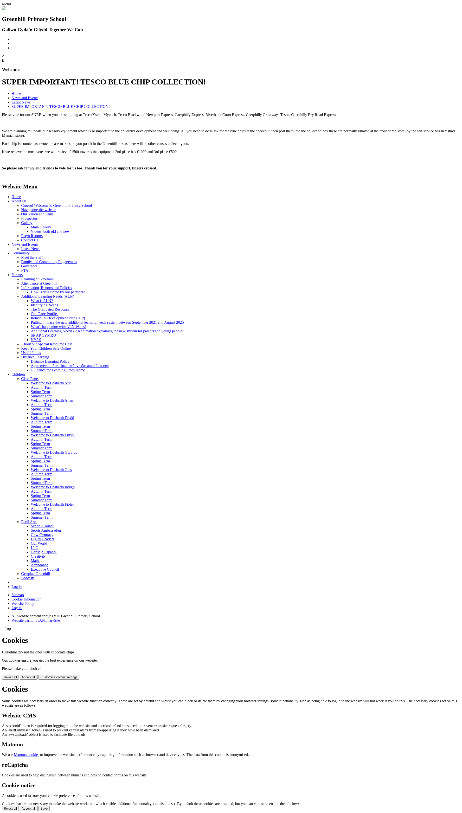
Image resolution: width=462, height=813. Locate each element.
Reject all (10, 677)
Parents (17, 275)
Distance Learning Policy (50, 361)
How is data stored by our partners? (58, 292)
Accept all (29, 677)
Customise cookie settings (58, 677)
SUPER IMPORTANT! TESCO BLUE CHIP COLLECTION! (61, 106)
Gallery (26, 223)
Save (44, 808)
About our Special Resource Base (46, 344)
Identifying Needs (44, 305)
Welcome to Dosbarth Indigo (53, 487)
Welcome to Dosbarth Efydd (52, 418)
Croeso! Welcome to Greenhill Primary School (56, 205)
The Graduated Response (50, 309)
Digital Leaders (42, 539)
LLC (34, 548)
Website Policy (23, 603)
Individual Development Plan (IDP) (58, 318)
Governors (29, 266)
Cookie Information (26, 599)
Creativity (38, 556)
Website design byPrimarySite (36, 620)
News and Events (25, 98)
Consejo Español (44, 552)
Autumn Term (41, 387)
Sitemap (18, 595)
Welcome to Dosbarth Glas (51, 470)
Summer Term (41, 396)
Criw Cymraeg (42, 535)
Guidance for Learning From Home (58, 370)
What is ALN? (42, 301)
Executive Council (45, 569)
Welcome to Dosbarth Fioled (52, 504)
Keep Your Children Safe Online (46, 348)
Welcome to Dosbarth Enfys (52, 435)
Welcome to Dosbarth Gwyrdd (54, 452)
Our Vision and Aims (37, 214)
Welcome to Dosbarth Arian (52, 400)
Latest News (21, 102)
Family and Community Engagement (49, 262)
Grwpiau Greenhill (35, 574)
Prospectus (29, 218)
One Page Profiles (44, 314)
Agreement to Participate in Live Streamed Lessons (70, 366)
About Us (19, 201)
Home (16, 93)
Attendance (39, 565)
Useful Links (31, 353)
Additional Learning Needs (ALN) (47, 296)
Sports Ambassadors (46, 530)
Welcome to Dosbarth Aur (51, 383)
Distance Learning (35, 357)
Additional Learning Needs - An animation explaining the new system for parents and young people (106, 331)
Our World (39, 543)
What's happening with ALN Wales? (58, 327)
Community (21, 253)
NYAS (36, 340)
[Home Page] (4, 9)
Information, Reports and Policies (46, 288)
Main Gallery (41, 227)
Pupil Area (29, 522)
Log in (17, 587)
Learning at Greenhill (37, 279)
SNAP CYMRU (43, 335)
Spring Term (40, 392)
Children (18, 374)
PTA (24, 270)
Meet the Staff (32, 257)
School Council (42, 526)
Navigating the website (38, 210)
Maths (35, 561)
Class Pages (30, 379)
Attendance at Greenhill (39, 283)
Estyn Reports (32, 236)
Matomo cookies (26, 755)
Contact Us (29, 240)
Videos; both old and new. (51, 231)
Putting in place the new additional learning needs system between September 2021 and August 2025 (107, 322)
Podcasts (27, 578)
